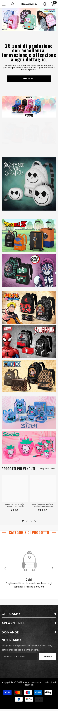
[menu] (3, 4)
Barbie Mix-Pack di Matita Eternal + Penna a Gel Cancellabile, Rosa (14, 505)
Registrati (29, 78)
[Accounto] (45, 4)
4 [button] (32, 27)
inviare (48, 656)
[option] (29, 19)
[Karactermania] (29, 235)
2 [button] (26, 27)
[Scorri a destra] (52, 568)
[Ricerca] (13, 4)
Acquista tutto (47, 468)
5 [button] (36, 27)
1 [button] (23, 27)
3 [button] (29, 27)
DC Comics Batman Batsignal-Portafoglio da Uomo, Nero (43, 505)
